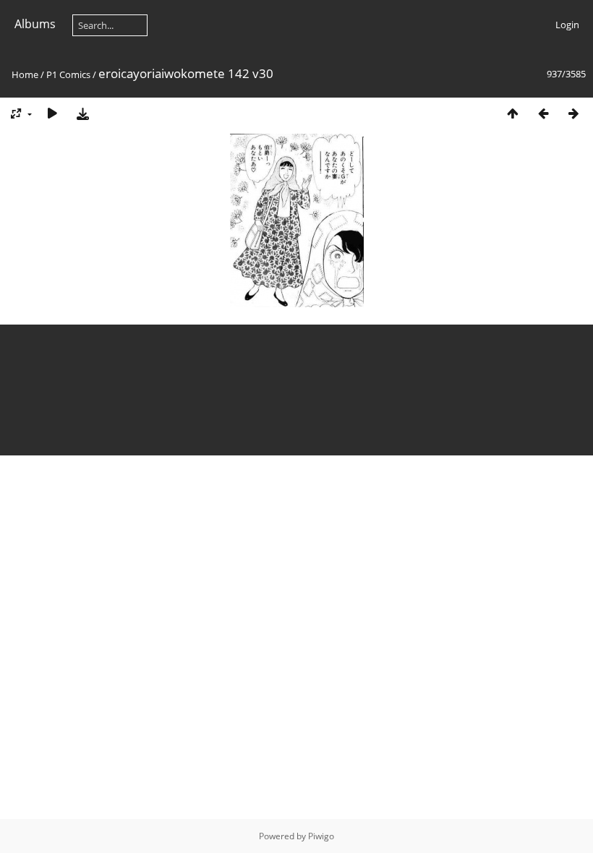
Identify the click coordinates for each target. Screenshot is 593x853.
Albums (35, 24)
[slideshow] (52, 113)
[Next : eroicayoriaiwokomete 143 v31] (573, 113)
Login (567, 24)
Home (25, 74)
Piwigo (321, 836)
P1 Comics (68, 74)
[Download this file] (82, 113)
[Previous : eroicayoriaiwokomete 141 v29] (543, 113)
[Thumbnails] (513, 113)
